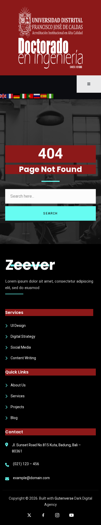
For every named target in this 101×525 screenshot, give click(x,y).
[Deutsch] (16, 96)
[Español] (43, 96)
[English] (3, 96)
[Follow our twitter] (29, 515)
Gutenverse (64, 498)
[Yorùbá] (50, 96)
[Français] (10, 96)
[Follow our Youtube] (71, 515)
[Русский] (37, 96)
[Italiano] (23, 96)
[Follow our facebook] (43, 515)
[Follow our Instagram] (57, 515)
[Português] (30, 96)
